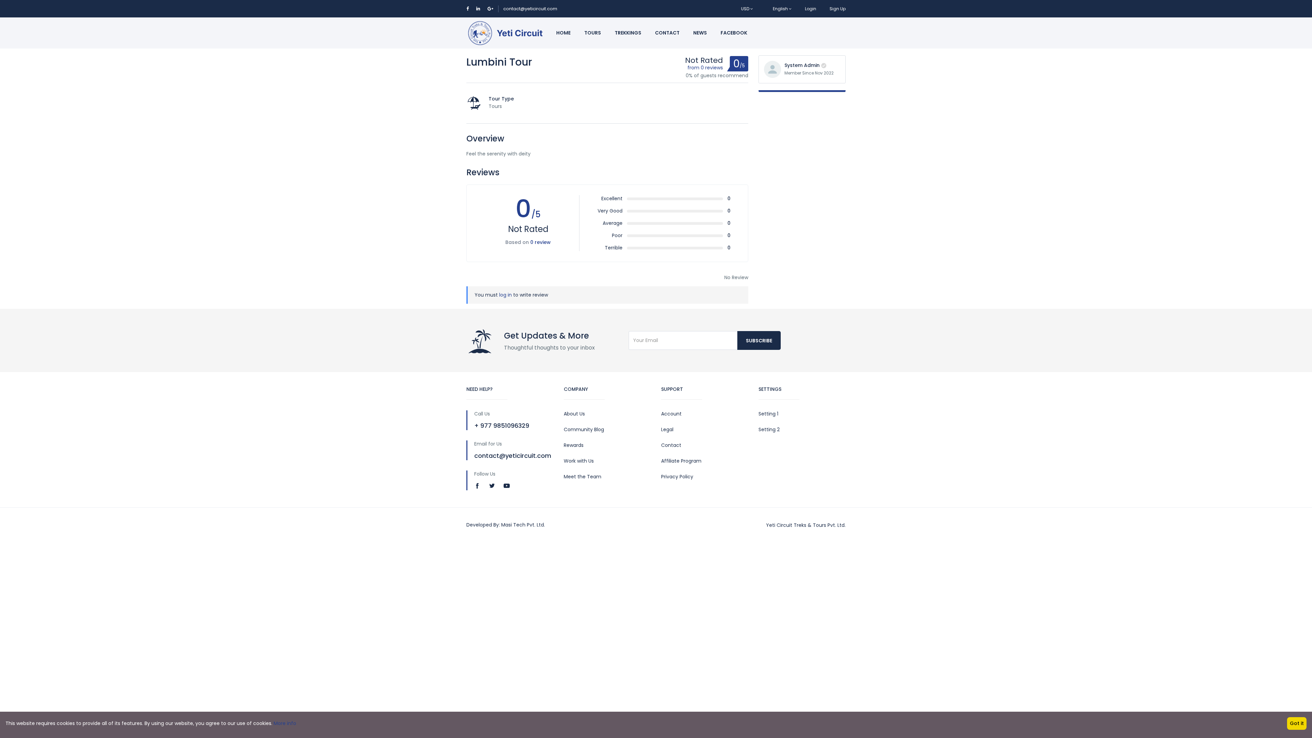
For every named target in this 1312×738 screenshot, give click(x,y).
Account (671, 413)
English (780, 9)
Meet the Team (582, 476)
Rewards (574, 445)
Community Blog (584, 429)
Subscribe (759, 340)
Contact (667, 32)
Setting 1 (768, 413)
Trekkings (628, 32)
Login (810, 9)
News (700, 32)
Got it (1297, 723)
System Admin (802, 65)
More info (285, 723)
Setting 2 (769, 429)
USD (745, 9)
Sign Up (838, 9)
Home (563, 32)
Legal (667, 429)
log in (505, 294)
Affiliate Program (681, 460)
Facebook (734, 32)
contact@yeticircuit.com (530, 8)
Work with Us (579, 460)
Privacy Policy (677, 476)
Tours (592, 32)
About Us (574, 413)
